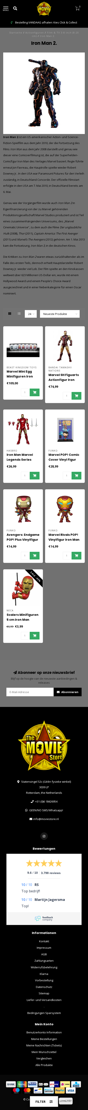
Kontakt (44, 941)
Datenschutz (44, 987)
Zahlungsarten (44, 961)
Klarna (44, 974)
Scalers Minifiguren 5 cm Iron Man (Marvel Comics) (22, 620)
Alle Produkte (44, 1065)
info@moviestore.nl (46, 819)
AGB (44, 954)
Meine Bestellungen (44, 1039)
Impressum (44, 948)
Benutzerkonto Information (44, 1032)
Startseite (15, 32)
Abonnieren (69, 692)
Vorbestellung (44, 980)
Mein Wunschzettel (44, 1052)
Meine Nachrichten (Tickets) (44, 1045)
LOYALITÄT (66, 1101)
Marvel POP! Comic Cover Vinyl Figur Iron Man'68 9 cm (63, 460)
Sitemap (44, 993)
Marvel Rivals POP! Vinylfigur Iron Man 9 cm (63, 540)
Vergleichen (44, 1058)
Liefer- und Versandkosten (44, 1000)
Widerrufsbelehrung (44, 967)
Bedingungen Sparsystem (44, 1013)
